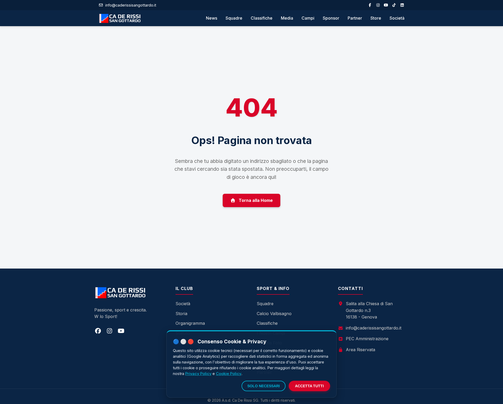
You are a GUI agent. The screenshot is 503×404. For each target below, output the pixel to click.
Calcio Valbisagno (274, 313)
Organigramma (190, 323)
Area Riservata (360, 349)
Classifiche (261, 18)
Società (397, 18)
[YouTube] (386, 5)
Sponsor (331, 18)
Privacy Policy (198, 373)
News (211, 18)
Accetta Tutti (309, 386)
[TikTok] (394, 5)
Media (287, 18)
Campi (308, 18)
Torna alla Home (256, 200)
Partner (355, 18)
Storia (181, 313)
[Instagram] (378, 5)
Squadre (234, 18)
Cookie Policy (228, 373)
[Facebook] (370, 5)
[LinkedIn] (402, 5)
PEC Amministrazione (367, 338)
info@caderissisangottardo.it (373, 328)
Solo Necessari (263, 386)
